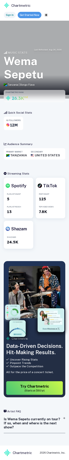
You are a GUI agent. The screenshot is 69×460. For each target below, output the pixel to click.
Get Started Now (29, 15)
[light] (46, 15)
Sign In (10, 15)
